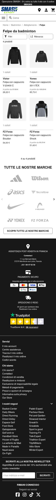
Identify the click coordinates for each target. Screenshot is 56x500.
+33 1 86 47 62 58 (28, 264)
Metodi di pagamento (13, 387)
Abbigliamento (30, 24)
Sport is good (36, 429)
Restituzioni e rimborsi (13, 380)
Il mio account (9, 346)
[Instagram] (24, 495)
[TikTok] (31, 495)
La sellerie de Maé (11, 443)
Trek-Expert (35, 436)
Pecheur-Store (36, 412)
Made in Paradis (10, 446)
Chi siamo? (8, 370)
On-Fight (6, 453)
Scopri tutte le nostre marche (28, 230)
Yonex (33, 78)
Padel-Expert (36, 408)
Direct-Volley (8, 419)
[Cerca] (10, 17)
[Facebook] (17, 495)
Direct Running (10, 415)
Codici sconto (9, 359)
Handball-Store (10, 436)
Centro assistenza (11, 349)
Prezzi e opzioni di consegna (17, 390)
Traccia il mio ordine (12, 353)
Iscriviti (45, 475)
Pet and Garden (37, 415)
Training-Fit (35, 432)
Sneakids (34, 425)
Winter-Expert (36, 449)
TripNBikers (35, 443)
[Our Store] (39, 10)
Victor (6, 78)
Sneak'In (33, 422)
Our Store (7, 397)
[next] (54, 199)
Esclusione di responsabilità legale (20, 383)
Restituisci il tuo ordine (28, 309)
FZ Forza (7, 131)
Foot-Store (7, 425)
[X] (38, 495)
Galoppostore (9, 429)
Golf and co (8, 432)
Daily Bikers (8, 412)
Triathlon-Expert (37, 439)
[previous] (2, 199)
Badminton (16, 24)
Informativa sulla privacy (14, 394)
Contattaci (28, 255)
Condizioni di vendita (13, 377)
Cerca (16, 17)
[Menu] (3, 17)
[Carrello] (53, 10)
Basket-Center (9, 408)
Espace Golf (8, 422)
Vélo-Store (34, 446)
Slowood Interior (37, 419)
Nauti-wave (8, 449)
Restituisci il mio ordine (14, 356)
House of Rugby (10, 439)
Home (5, 24)
